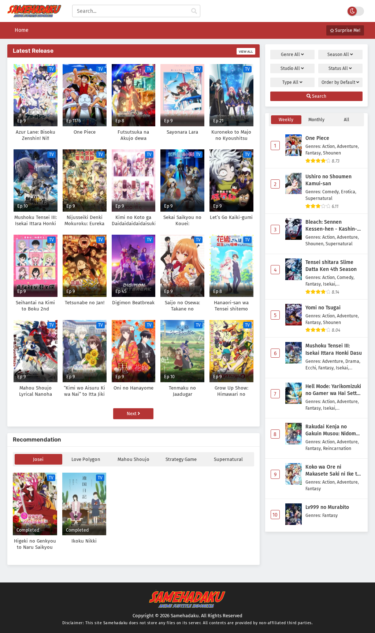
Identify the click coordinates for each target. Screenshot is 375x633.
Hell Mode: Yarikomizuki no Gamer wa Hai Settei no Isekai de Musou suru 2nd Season (333, 390)
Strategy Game (181, 459)
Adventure (347, 146)
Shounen (332, 153)
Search (318, 96)
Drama (352, 361)
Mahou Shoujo (133, 459)
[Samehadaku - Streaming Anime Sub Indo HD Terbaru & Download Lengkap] (34, 14)
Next (132, 413)
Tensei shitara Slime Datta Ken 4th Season (331, 266)
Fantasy (313, 153)
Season (338, 54)
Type (290, 82)
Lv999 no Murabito (327, 507)
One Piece (317, 138)
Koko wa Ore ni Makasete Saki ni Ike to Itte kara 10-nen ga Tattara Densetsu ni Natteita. (332, 471)
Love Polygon (85, 459)
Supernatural (228, 459)
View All (246, 51)
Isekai (329, 284)
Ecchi (310, 368)
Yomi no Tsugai (323, 308)
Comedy (330, 191)
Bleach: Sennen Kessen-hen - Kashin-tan (331, 226)
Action (328, 146)
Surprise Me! (347, 30)
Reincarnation (337, 448)
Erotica (348, 191)
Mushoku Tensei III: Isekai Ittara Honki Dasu (333, 349)
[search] (194, 11)
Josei (38, 459)
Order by (338, 82)
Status (338, 68)
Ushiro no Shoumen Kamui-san (328, 180)
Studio (290, 68)
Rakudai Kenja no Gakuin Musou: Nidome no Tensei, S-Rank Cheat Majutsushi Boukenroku (333, 430)
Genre (290, 54)
